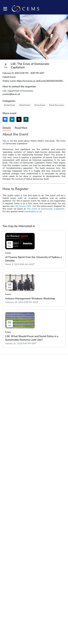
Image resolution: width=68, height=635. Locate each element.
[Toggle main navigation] (5, 9)
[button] (5, 119)
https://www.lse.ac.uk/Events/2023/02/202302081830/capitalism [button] (41, 81)
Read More (21, 128)
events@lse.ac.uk (11, 94)
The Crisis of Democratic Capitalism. (46, 208)
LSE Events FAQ (22, 206)
